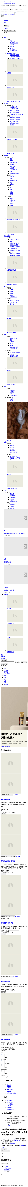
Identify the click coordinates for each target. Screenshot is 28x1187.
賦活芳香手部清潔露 (7, 923)
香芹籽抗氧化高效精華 (8, 861)
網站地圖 (6, 1166)
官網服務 (6, 684)
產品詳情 (15, 794)
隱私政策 (21, 1145)
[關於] (9, 503)
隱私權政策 (10, 1107)
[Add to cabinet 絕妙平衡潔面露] (1, 978)
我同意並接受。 (9, 1143)
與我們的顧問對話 (5, 746)
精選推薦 (6, 670)
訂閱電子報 (3, 1149)
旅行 (5, 681)
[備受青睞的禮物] (15, 53)
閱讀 (5, 682)
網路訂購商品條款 (11, 1093)
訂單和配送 (10, 1089)
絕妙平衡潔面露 (6, 981)
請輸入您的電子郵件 (20, 1138)
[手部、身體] (10, 236)
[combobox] (7, 662)
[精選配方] (12, 252)
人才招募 (9, 1106)
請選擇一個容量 (5, 871)
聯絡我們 (9, 1084)
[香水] (6, 286)
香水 (5, 675)
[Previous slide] (1, 1052)
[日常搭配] (12, 397)
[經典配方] (12, 116)
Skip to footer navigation (9, 3)
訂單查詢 (9, 1091)
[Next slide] (2, 1052)
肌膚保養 (6, 672)
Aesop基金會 (10, 1104)
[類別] (9, 492)
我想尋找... (17, 662)
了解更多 (9, 1125)
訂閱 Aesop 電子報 (5, 1150)
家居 (5, 677)
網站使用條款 (10, 1109)
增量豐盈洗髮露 (6, 799)
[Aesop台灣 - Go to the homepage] (13, 14)
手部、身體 (7, 673)
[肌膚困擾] (12, 175)
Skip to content (7, 1)
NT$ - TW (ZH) (4, 1163)
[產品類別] (12, 157)
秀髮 (5, 679)
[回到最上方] (1, 1174)
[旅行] (6, 442)
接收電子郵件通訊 (7, 1142)
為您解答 (6, 25)
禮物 (5, 668)
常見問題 (9, 1087)
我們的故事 (10, 1100)
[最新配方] (12, 105)
